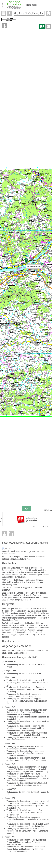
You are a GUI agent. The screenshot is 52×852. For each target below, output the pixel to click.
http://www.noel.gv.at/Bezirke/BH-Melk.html (25, 542)
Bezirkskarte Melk (34, 266)
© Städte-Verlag (47, 510)
